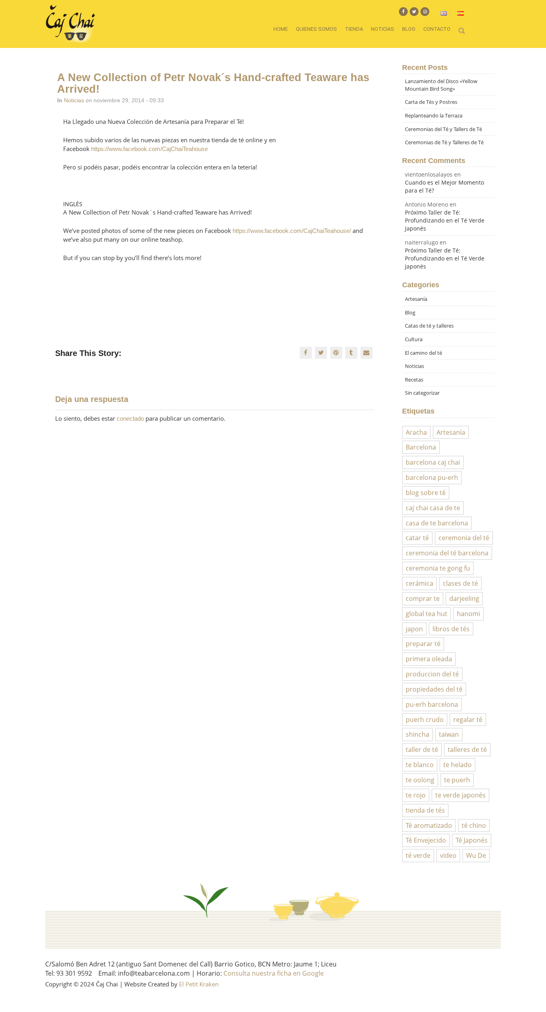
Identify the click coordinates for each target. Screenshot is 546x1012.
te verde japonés (460, 795)
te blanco (420, 764)
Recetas (414, 379)
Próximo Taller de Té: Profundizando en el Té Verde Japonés (444, 220)
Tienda (354, 29)
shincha (417, 734)
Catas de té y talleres (429, 325)
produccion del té (432, 674)
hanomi (468, 613)
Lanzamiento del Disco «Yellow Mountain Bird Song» (441, 85)
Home (280, 29)
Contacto (436, 29)
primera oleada (429, 658)
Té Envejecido (426, 840)
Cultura (413, 339)
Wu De (476, 855)
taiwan (449, 734)
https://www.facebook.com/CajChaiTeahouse (149, 148)
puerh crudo (425, 719)
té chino (474, 825)
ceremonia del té (463, 537)
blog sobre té (426, 492)
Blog (408, 29)
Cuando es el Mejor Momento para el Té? (444, 186)
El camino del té (423, 352)
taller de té (422, 749)
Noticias (382, 29)
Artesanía (416, 298)
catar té (417, 537)
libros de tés (451, 628)
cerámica (419, 583)
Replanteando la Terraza (433, 115)
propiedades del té (434, 689)
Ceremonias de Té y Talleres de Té (444, 142)
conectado (130, 418)
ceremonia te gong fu (438, 568)
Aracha (416, 432)
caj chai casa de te (433, 507)
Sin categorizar (422, 392)
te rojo (416, 795)
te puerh (457, 779)
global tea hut (426, 613)
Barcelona (421, 447)
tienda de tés (425, 810)
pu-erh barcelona (432, 704)
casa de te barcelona (437, 523)
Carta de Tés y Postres (431, 101)
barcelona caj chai (433, 462)
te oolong (420, 779)
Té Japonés (472, 840)
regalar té (467, 719)
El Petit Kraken (199, 984)
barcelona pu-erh (432, 477)
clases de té (460, 583)
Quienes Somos (316, 29)
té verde (418, 855)
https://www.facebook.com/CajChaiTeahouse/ (292, 230)
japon (414, 628)
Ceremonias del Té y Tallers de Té (443, 129)
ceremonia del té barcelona (447, 553)
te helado (457, 764)
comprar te (423, 598)
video (448, 855)
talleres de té (467, 749)
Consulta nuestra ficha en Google (273, 973)
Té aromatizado (429, 825)
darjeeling (464, 598)
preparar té (423, 643)
